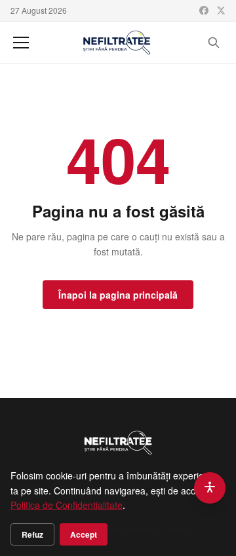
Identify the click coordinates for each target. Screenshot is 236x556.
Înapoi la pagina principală (118, 294)
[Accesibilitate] (210, 488)
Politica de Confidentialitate (66, 504)
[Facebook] (203, 10)
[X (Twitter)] (221, 10)
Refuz (32, 534)
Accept (83, 534)
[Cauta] (214, 42)
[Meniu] (20, 42)
